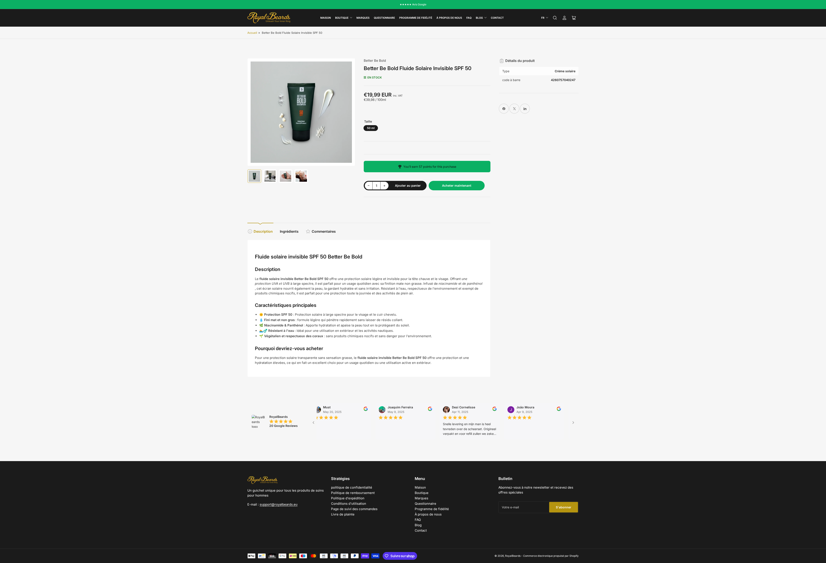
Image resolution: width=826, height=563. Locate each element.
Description (263, 231)
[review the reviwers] (349, 410)
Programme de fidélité (415, 17)
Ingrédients (289, 231)
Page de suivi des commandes (354, 509)
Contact (497, 17)
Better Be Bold (375, 60)
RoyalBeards (513, 555)
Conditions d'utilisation (348, 503)
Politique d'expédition (347, 498)
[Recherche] (555, 18)
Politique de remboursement (353, 493)
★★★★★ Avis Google (413, 4)
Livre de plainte (342, 514)
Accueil (252, 32)
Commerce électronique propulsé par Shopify (551, 555)
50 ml (370, 128)
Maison (325, 17)
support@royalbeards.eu (278, 504)
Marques (363, 17)
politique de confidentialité (351, 487)
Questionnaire (384, 17)
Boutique (341, 17)
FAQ (469, 17)
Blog (479, 17)
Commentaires (324, 231)
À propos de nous (449, 17)
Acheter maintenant (456, 185)
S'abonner (563, 507)
